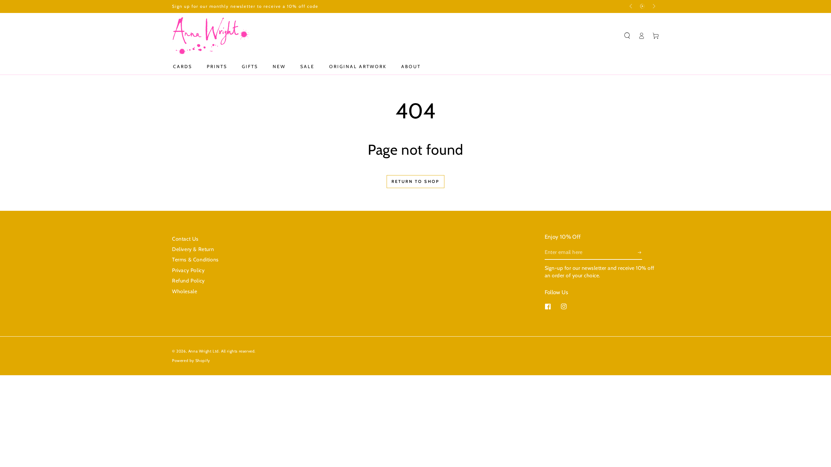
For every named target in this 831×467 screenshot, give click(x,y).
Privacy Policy (188, 270)
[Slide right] (653, 6)
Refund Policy (188, 281)
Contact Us (185, 239)
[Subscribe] (640, 252)
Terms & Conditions (195, 260)
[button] (627, 36)
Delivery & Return (193, 249)
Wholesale (184, 291)
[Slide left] (631, 6)
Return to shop (415, 181)
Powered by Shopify (191, 360)
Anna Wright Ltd (203, 351)
